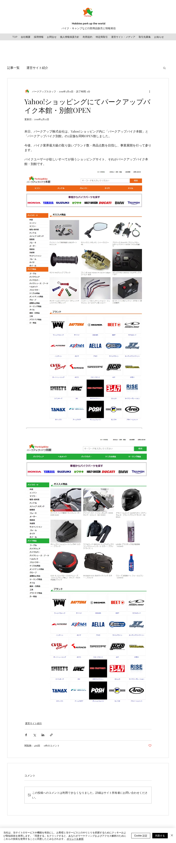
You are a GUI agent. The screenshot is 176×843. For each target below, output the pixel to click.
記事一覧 (13, 68)
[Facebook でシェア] (26, 735)
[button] (164, 67)
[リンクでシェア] (51, 735)
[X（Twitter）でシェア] (34, 735)
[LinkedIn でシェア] (43, 735)
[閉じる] (172, 835)
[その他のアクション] (149, 91)
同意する (160, 835)
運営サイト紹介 (37, 68)
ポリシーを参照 (75, 838)
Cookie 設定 (140, 835)
